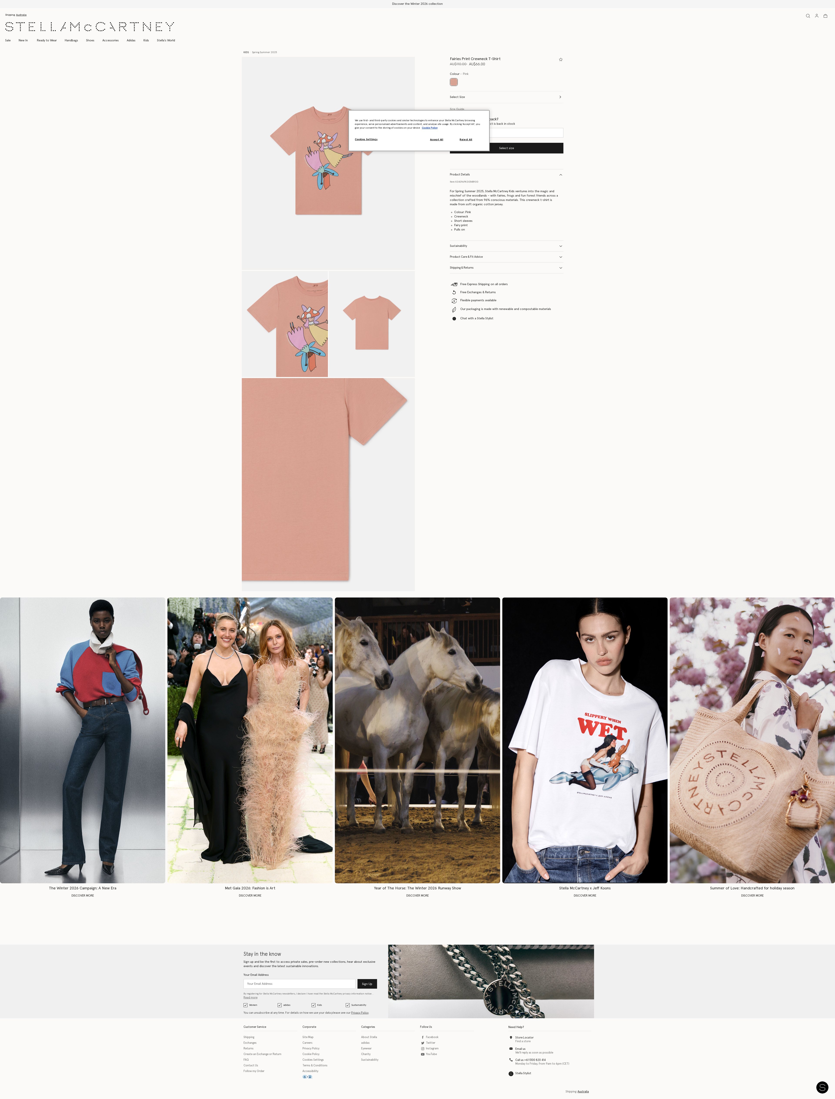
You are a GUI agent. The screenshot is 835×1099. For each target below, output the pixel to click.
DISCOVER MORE (83, 895)
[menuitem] (23, 40)
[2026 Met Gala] (250, 740)
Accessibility (310, 1071)
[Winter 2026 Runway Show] (417, 740)
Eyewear (366, 1048)
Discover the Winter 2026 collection (417, 3)
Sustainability (458, 246)
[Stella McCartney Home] (89, 26)
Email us (520, 1049)
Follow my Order (254, 1071)
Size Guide (457, 109)
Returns (249, 1048)
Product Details (460, 174)
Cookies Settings (313, 1060)
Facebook (432, 1037)
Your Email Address (256, 974)
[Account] (816, 15)
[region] (419, 130)
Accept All (436, 139)
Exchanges (250, 1043)
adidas (286, 1005)
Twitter (430, 1043)
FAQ (246, 1060)
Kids (319, 1005)
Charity (366, 1054)
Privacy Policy (360, 1012)
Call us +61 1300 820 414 (530, 1060)
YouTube (431, 1054)
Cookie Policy (310, 1054)
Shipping (249, 1037)
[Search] (808, 16)
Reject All (466, 139)
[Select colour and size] (560, 59)
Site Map (308, 1037)
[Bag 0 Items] (825, 16)
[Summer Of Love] (752, 740)
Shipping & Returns (462, 267)
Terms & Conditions (314, 1065)
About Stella (369, 1037)
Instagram (432, 1048)
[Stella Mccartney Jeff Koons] (585, 740)
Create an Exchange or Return (262, 1054)
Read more (250, 997)
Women (253, 1005)
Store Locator (524, 1037)
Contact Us (251, 1065)
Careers (307, 1043)
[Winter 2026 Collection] (82, 740)
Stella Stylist (523, 1073)
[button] (328, 163)
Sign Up (367, 984)
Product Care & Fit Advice (466, 257)
